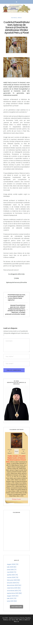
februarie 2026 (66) (13, 580)
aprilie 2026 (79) (12, 575)
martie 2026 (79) (12, 577)
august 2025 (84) (12, 596)
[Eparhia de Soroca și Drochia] (16, 9)
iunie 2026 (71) (11, 570)
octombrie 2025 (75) (14, 591)
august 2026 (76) (12, 564)
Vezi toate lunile (16, 607)
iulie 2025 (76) (11, 598)
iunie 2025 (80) (12, 601)
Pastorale (14, 17)
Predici (20, 17)
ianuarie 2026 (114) (13, 583)
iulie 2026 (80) (11, 567)
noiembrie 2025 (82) (14, 588)
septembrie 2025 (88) (14, 593)
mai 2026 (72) (11, 572)
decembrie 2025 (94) (14, 585)
